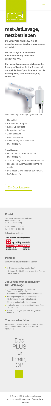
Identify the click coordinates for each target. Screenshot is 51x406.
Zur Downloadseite (19, 187)
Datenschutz (37, 399)
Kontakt (25, 402)
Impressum (25, 399)
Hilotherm (11, 271)
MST (9, 268)
